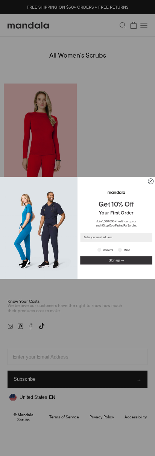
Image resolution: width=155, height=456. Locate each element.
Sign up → (116, 260)
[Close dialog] (150, 181)
